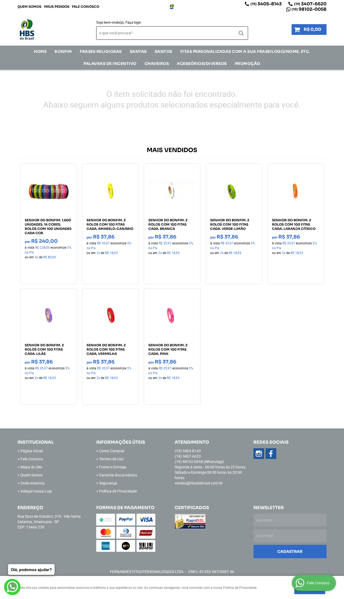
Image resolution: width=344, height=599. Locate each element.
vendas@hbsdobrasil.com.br (199, 483)
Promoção (247, 63)
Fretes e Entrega (112, 466)
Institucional (35, 442)
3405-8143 (266, 4)
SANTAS (138, 51)
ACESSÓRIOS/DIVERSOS (202, 63)
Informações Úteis (120, 442)
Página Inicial (31, 450)
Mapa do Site (31, 466)
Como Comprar (112, 450)
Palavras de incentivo (110, 63)
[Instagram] (172, 6)
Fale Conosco (85, 7)
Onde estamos (32, 483)
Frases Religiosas (101, 51)
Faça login (133, 22)
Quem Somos (29, 7)
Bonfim (63, 51)
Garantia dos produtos (118, 474)
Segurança (108, 483)
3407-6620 (310, 4)
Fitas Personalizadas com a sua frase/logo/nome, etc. (245, 51)
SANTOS (163, 51)
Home (40, 51)
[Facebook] (271, 453)
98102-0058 (309, 9)
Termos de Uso (111, 458)
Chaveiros (157, 63)
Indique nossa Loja (36, 491)
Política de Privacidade (118, 491)
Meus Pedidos (56, 7)
